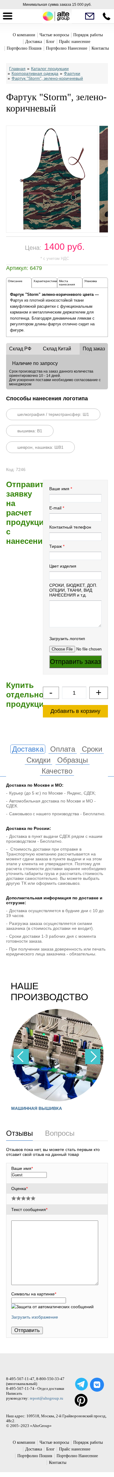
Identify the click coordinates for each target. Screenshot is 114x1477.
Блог (50, 41)
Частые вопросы (54, 35)
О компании (24, 35)
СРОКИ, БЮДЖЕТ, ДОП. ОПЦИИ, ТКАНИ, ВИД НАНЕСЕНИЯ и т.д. (73, 590)
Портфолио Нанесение (66, 48)
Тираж (55, 546)
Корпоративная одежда (35, 73)
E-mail (55, 507)
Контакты (100, 48)
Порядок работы (88, 35)
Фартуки (72, 73)
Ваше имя (59, 488)
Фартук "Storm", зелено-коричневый (47, 78)
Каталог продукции (50, 68)
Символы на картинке (33, 1293)
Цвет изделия (62, 566)
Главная (17, 68)
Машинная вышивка (36, 1108)
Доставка (33, 41)
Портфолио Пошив (24, 48)
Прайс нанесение (74, 41)
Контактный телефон (70, 527)
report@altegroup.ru (46, 1398)
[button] (92, 1056)
